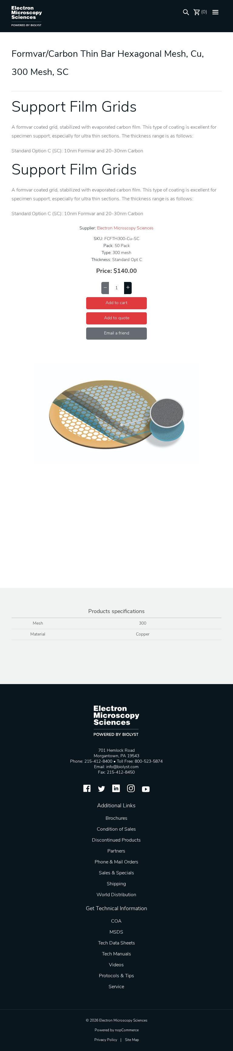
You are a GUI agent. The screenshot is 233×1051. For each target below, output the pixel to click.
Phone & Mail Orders (116, 862)
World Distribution (116, 895)
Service (116, 987)
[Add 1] (128, 288)
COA (116, 921)
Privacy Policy (105, 1040)
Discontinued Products (116, 840)
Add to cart (116, 303)
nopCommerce (127, 1030)
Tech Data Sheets (116, 943)
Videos (116, 965)
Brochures (116, 818)
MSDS (116, 932)
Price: (104, 271)
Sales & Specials (116, 873)
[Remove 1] (105, 288)
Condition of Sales (116, 829)
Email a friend (116, 333)
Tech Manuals (116, 954)
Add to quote (116, 318)
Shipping (116, 884)
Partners (116, 851)
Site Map (132, 1040)
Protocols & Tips (116, 976)
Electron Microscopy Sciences (125, 228)
